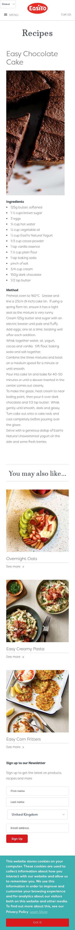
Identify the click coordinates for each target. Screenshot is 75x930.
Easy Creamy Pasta (25, 649)
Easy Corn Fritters (23, 739)
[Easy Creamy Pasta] (37, 611)
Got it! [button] (37, 922)
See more (13, 566)
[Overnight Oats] (37, 521)
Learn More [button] (39, 912)
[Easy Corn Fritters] (37, 701)
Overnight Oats (21, 558)
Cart (66, 14)
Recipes (37, 32)
